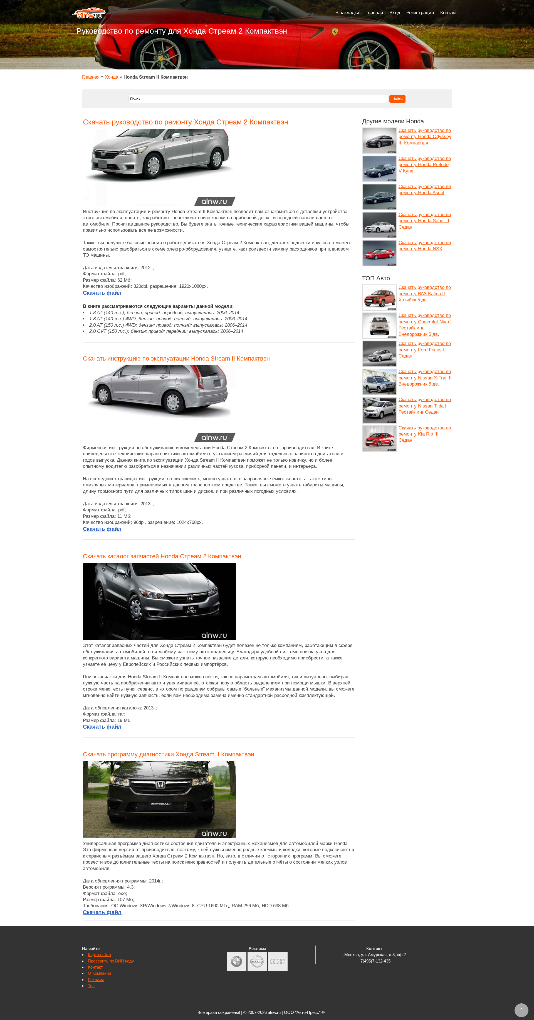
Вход (394, 12)
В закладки (347, 12)
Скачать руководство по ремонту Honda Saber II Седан (425, 221)
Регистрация (420, 12)
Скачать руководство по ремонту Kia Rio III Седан (425, 434)
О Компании (99, 973)
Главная (374, 12)
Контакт (448, 12)
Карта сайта (99, 954)
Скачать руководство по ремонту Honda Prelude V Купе (425, 165)
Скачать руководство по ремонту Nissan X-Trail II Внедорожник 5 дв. (425, 378)
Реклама (96, 979)
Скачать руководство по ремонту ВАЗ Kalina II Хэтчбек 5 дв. (425, 293)
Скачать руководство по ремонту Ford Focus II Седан (425, 350)
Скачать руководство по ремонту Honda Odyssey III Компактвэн (425, 137)
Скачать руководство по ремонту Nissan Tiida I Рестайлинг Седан (425, 406)
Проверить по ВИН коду (111, 961)
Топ (91, 985)
